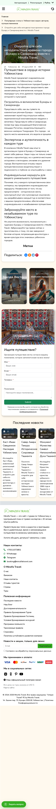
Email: (7, 371)
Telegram (11, 557)
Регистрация (36, 3)
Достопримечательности (15, 608)
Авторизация (20, 3)
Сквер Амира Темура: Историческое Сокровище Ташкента (29, 449)
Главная (5, 16)
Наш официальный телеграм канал (23, 679)
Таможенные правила (13, 628)
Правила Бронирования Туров (17, 612)
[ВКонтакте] (25, 255)
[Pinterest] (36, 255)
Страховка (8, 632)
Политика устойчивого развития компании (23, 635)
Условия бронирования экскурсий (19, 620)
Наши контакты (11, 579)
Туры (6, 591)
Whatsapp (12, 553)
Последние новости (12, 600)
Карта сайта (9, 687)
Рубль (47, 3)
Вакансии (8, 575)
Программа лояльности (14, 624)
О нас (6, 571)
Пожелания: (9, 389)
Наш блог (8, 604)
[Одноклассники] (29, 255)
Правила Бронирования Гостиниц (19, 616)
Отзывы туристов (11, 583)
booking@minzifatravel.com (19, 561)
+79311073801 (14, 549)
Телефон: (9, 380)
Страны (7, 587)
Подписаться (45, 646)
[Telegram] (33, 255)
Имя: (6, 362)
